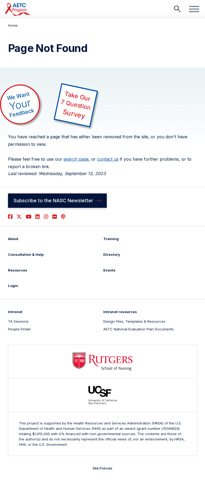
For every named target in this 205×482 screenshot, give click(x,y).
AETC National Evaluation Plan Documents (138, 329)
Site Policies (102, 468)
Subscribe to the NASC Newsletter (53, 200)
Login (13, 285)
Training (111, 239)
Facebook (10, 216)
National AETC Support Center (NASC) (18, 9)
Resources (17, 270)
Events (109, 270)
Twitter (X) (19, 216)
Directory (111, 254)
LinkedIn (37, 216)
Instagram (46, 216)
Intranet (15, 312)
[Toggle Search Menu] (177, 9)
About (13, 239)
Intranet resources (120, 312)
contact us (108, 159)
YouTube (28, 216)
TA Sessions (18, 321)
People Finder (19, 329)
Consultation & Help (26, 254)
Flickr (54, 216)
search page (76, 159)
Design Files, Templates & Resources (134, 321)
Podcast (63, 216)
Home (13, 25)
